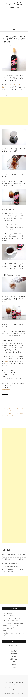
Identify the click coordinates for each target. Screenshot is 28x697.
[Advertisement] (14, 19)
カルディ (14, 648)
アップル (6, 361)
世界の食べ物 (21, 684)
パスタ (14, 667)
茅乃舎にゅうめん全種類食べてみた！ (11, 563)
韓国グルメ (14, 659)
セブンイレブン (14, 646)
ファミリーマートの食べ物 (9, 684)
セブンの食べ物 (19, 682)
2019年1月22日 (15, 46)
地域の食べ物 (7, 687)
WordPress (19, 695)
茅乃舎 (14, 656)
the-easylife (6, 46)
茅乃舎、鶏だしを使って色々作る (10, 566)
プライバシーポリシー (14, 689)
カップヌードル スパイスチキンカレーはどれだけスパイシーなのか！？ (14, 409)
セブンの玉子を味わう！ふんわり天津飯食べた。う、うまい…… (13, 414)
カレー (14, 664)
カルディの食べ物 (9, 682)
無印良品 (14, 651)
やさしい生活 (14, 3)
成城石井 (14, 654)
